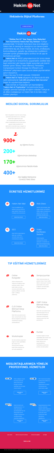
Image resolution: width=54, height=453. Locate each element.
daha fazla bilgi (18, 217)
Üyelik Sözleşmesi (35, 434)
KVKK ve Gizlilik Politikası (22, 434)
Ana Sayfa (9, 434)
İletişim (45, 434)
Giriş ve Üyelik (27, 26)
